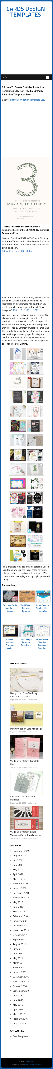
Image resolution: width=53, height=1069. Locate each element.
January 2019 (19, 888)
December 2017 (21, 925)
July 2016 (18, 995)
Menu (5, 77)
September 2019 (21, 851)
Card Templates (20, 1036)
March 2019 (19, 879)
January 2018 (19, 921)
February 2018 (20, 916)
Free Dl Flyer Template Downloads (26, 642)
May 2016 (18, 1004)
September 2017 (21, 939)
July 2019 (18, 860)
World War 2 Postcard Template (26, 608)
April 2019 (18, 874)
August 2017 (19, 944)
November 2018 (21, 897)
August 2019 (19, 855)
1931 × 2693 (32, 310)
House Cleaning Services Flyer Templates (42, 608)
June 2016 (18, 1000)
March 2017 (19, 962)
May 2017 (18, 958)
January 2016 (19, 1023)
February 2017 (20, 967)
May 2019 (18, 869)
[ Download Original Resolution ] (18, 251)
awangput (30, 1061)
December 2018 (21, 893)
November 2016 (21, 981)
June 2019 (18, 865)
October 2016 (20, 986)
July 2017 (18, 948)
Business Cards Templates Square (10, 608)
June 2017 (18, 953)
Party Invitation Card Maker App (26, 728)
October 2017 (20, 934)
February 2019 (20, 883)
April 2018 (18, 907)
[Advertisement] (26, 47)
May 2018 (18, 902)
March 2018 (19, 911)
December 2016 (21, 976)
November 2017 (21, 930)
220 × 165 (18, 310)
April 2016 (18, 1009)
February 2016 (20, 1018)
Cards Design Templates (25, 11)
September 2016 (21, 990)
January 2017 (19, 972)
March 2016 (19, 1014)
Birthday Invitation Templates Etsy (27, 99)
